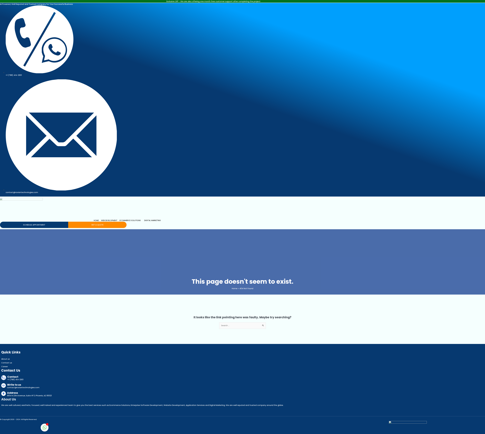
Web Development (109, 220)
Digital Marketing (152, 220)
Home (96, 220)
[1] (45, 429)
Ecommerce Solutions (130, 220)
